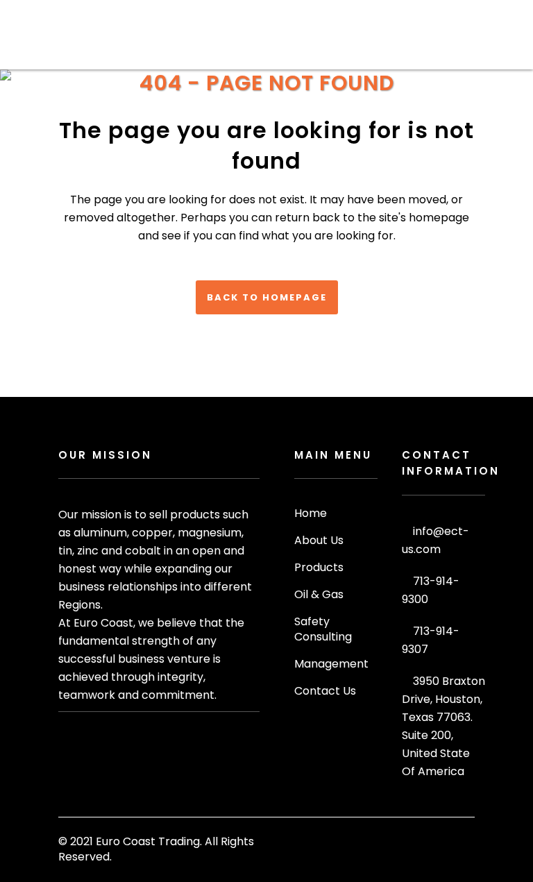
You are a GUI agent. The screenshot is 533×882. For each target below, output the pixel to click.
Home (310, 513)
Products (319, 567)
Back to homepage (267, 297)
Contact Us (325, 691)
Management (331, 664)
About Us (319, 540)
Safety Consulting (323, 629)
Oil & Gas (319, 594)
